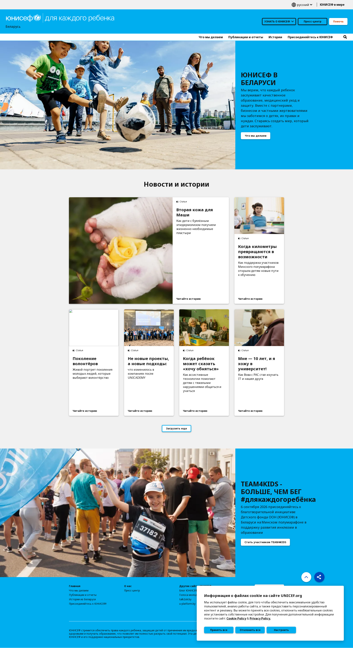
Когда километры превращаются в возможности (257, 251)
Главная (74, 586)
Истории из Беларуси (82, 599)
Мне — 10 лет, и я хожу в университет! (256, 363)
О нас (128, 586)
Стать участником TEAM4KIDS (265, 542)
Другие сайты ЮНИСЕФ (195, 586)
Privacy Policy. (260, 618)
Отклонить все (250, 630)
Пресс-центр (312, 21)
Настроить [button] (281, 630)
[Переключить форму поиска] (345, 37)
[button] (319, 577)
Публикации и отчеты (83, 595)
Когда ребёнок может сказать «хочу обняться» (201, 363)
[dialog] (270, 613)
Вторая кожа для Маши (194, 212)
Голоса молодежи (190, 595)
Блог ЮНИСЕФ (188, 590)
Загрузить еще (176, 428)
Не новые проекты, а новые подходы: (148, 361)
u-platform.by (187, 603)
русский (302, 5)
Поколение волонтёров (85, 361)
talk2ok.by (185, 599)
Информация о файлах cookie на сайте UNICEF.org (253, 595)
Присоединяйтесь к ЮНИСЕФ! (87, 603)
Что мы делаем (255, 135)
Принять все (218, 630)
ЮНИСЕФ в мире (332, 5)
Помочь (338, 21)
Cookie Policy (236, 618)
